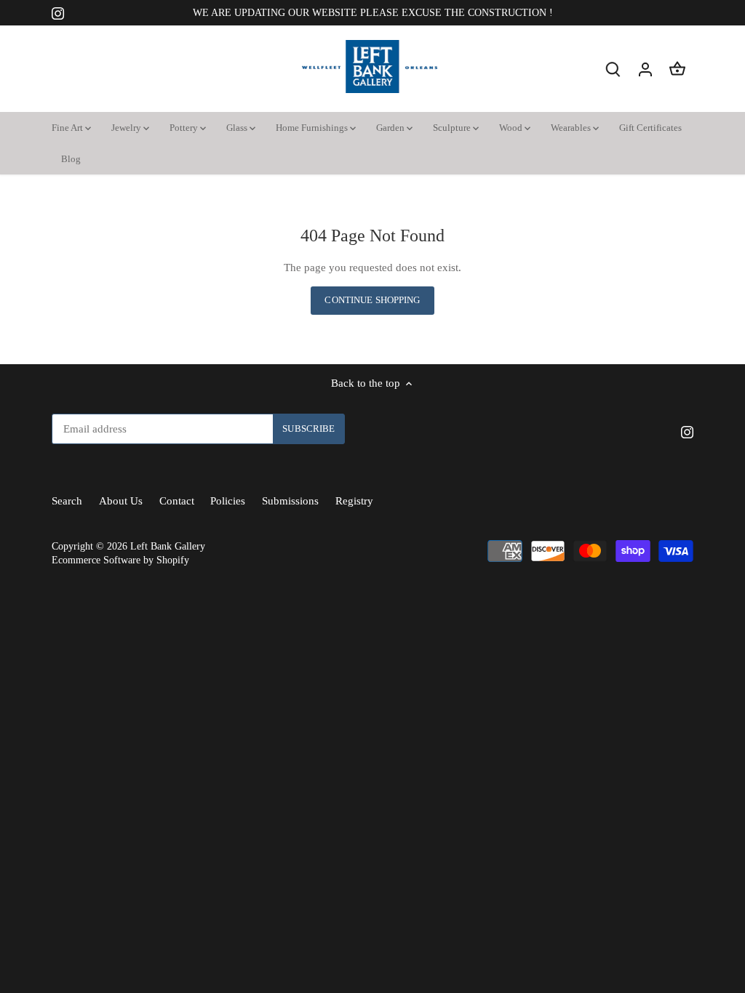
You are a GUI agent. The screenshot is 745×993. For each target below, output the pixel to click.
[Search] (613, 69)
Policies (227, 501)
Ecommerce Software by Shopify (120, 560)
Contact (176, 501)
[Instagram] (58, 12)
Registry (354, 501)
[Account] (645, 69)
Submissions (290, 501)
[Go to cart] (677, 69)
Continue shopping (372, 300)
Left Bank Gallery (167, 546)
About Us (121, 501)
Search (67, 501)
